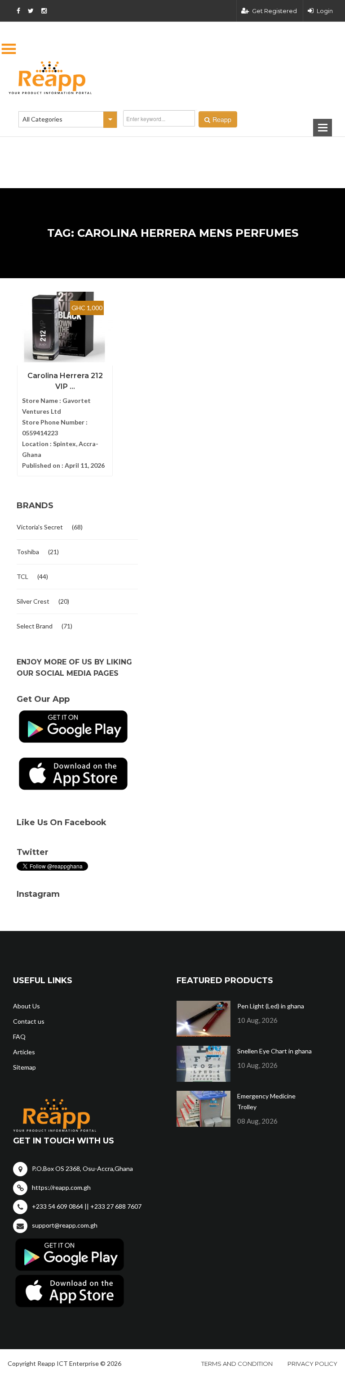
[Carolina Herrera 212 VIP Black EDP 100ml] (65, 331)
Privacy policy (312, 1363)
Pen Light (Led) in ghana (270, 1006)
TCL (22, 576)
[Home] (172, 77)
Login (325, 10)
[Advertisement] (127, 148)
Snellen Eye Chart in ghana (274, 1051)
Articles (24, 1052)
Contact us (28, 1021)
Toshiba (28, 552)
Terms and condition (237, 1363)
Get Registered (274, 10)
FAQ (19, 1036)
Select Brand (35, 626)
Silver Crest (33, 601)
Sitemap (24, 1067)
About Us (26, 1006)
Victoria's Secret (40, 527)
